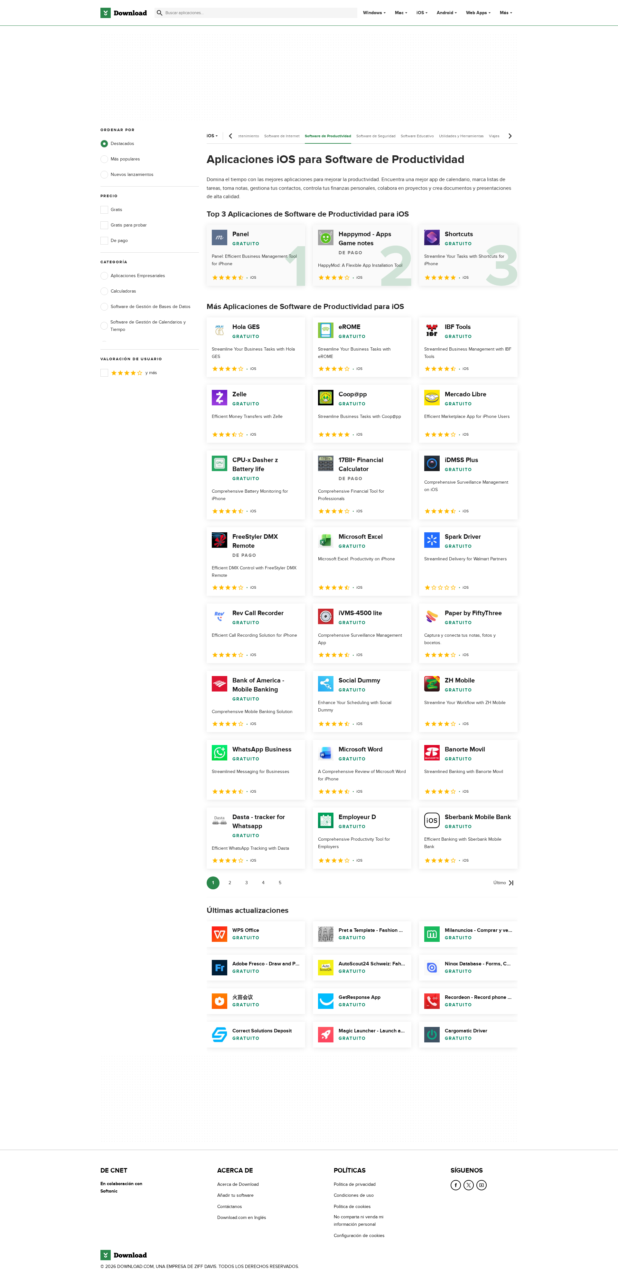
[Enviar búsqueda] (159, 13)
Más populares (125, 159)
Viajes (494, 136)
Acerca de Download (238, 1184)
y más (151, 372)
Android (445, 13)
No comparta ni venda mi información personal (358, 1220)
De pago (119, 240)
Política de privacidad (355, 1184)
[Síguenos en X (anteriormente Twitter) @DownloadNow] (469, 1185)
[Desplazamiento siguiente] (510, 136)
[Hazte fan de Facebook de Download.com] (456, 1185)
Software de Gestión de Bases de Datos (151, 306)
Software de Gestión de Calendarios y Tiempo (148, 325)
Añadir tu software (235, 1195)
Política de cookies (352, 1206)
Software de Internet (282, 136)
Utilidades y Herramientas (461, 136)
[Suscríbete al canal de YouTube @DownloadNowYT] (481, 1185)
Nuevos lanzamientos (132, 174)
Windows (372, 13)
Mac (399, 13)
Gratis (116, 209)
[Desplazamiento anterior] (231, 136)
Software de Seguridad (376, 136)
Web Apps (476, 13)
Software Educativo (417, 136)
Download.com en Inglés (241, 1217)
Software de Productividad (328, 136)
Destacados (122, 143)
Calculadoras (123, 291)
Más (504, 12)
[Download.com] (123, 13)
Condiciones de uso (354, 1195)
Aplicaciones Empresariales (138, 275)
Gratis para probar (129, 225)
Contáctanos (229, 1206)
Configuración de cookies (359, 1235)
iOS (420, 13)
